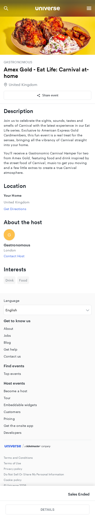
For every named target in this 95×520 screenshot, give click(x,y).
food (23, 280)
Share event (50, 95)
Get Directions (15, 209)
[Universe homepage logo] (47, 9)
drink (10, 280)
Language (11, 301)
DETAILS (47, 509)
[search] (6, 8)
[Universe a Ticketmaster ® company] (47, 446)
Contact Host (14, 256)
